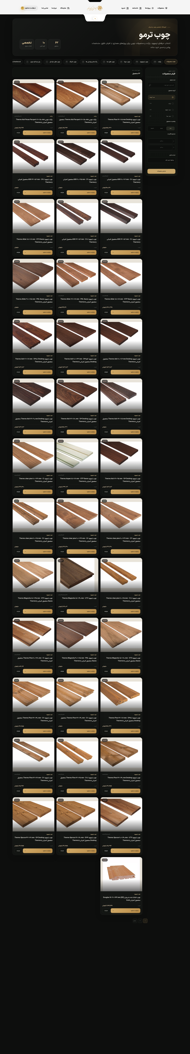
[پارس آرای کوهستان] (95, 10)
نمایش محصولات (161, 171)
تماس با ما (45, 8)
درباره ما (54, 8)
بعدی (134, 921)
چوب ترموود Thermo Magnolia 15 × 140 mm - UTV (79, 598)
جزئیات (106, 133)
